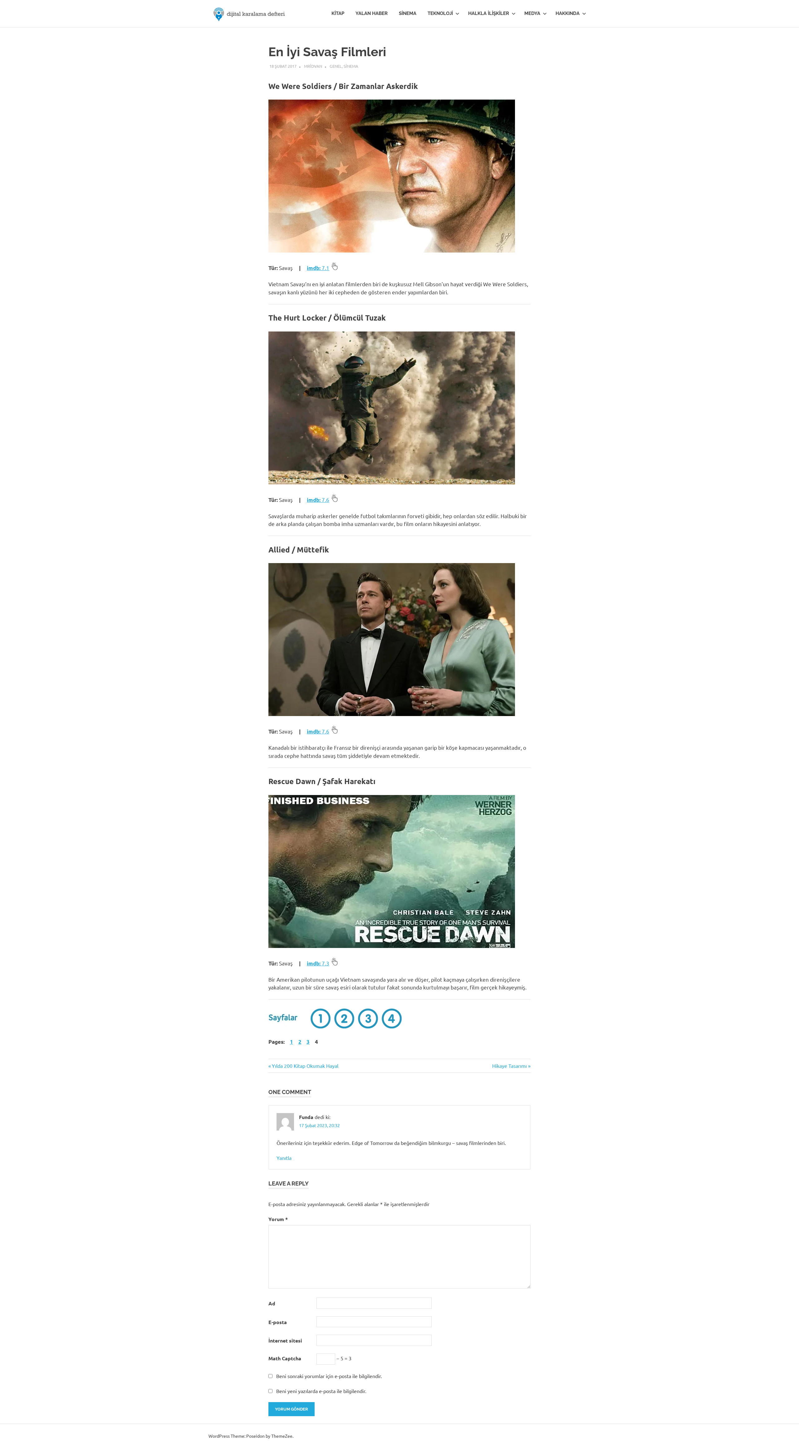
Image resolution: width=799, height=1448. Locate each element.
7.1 (318, 267)
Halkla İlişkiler (488, 13)
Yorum (278, 1219)
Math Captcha (284, 1358)
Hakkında (568, 13)
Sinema (407, 13)
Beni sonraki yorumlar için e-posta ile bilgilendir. (329, 1376)
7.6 (318, 499)
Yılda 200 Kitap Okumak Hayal (305, 1066)
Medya (532, 13)
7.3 (318, 963)
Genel (336, 66)
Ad (271, 1303)
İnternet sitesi (285, 1340)
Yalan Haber (371, 13)
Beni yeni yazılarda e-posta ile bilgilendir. (321, 1391)
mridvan (313, 66)
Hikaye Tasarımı (509, 1066)
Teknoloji (440, 13)
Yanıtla (284, 1158)
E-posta (277, 1322)
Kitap (337, 13)
